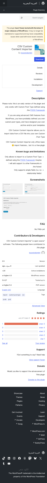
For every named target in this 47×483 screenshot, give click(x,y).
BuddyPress (39, 443)
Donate (18, 420)
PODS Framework (37, 110)
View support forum (37, 360)
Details (40, 68)
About (42, 393)
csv (23, 295)
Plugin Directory (39, 10)
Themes (19, 397)
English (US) (6, 290)
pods (4, 299)
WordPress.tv (38, 424)
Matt (42, 435)
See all (4, 343)
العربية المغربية (34, 453)
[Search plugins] (21, 18)
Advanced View (38, 306)
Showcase (18, 393)
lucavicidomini (26, 53)
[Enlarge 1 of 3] (42, 186)
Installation (38, 79)
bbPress (40, 439)
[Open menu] (3, 3)
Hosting (42, 401)
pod (9, 299)
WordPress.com (37, 431)
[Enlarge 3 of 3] (42, 199)
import (5, 295)
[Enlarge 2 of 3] (20, 186)
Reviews (39, 73)
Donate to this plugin (36, 380)
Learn (42, 412)
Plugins (19, 401)
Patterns (19, 405)
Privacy (42, 405)
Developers (40, 420)
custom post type (14, 295)
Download (39, 59)
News (42, 397)
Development (37, 85)
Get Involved (17, 412)
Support (39, 91)
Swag (19, 424)
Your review (40, 343)
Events (19, 416)
